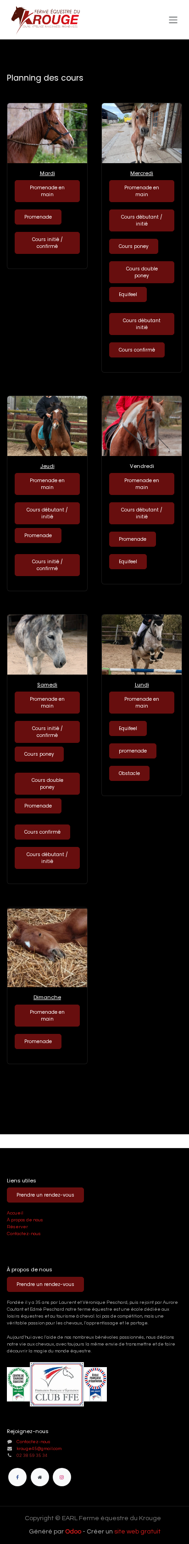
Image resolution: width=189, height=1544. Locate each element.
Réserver (18, 1227)
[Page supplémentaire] (40, 1477)
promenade (133, 750)
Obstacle (129, 773)
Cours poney (134, 246)
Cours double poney (142, 272)
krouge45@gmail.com (39, 1448)
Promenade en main (47, 191)
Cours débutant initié (142, 324)
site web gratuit (137, 1531)
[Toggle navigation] (173, 19)
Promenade (38, 217)
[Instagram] (62, 1477)
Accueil (15, 1213)
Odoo (74, 1531)
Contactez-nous (24, 1233)
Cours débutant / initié (141, 220)
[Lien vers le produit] (47, 133)
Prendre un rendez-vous (45, 1195)
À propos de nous (25, 1220)
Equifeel (128, 294)
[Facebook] (17, 1477)
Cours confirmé (137, 349)
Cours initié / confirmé (47, 243)
